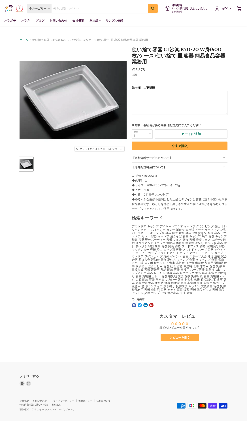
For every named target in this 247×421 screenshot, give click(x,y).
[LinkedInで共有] (145, 305)
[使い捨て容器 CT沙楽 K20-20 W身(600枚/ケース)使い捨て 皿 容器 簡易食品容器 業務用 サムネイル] (26, 164)
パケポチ (10, 20)
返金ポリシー (85, 400)
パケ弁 (26, 20)
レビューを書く (180, 337)
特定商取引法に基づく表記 (34, 404)
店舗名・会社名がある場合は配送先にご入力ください (166, 125)
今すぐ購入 (180, 146)
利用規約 (56, 404)
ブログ (40, 20)
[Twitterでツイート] (140, 305)
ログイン (225, 8)
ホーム (24, 39)
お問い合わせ (58, 20)
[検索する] (153, 8)
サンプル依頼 (114, 20)
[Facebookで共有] (134, 305)
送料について (104, 400)
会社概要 (78, 20)
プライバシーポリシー (62, 400)
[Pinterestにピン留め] (151, 305)
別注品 (94, 20)
